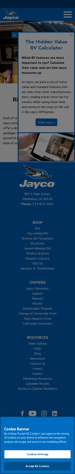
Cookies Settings (37, 454)
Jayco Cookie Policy (17, 446)
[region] (37, 445)
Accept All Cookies (37, 466)
